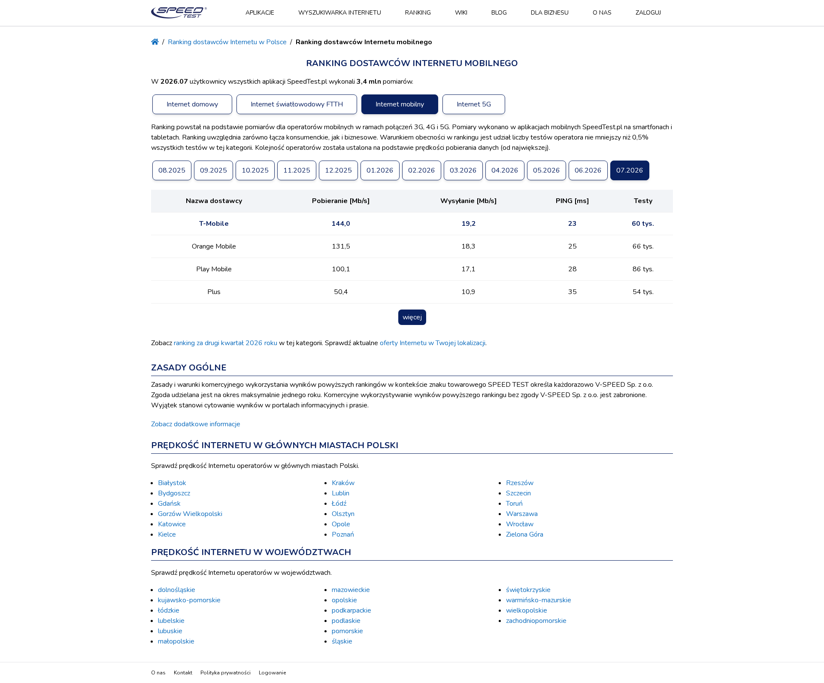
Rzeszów (519, 483)
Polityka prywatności (225, 672)
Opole (341, 524)
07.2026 (629, 170)
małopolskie (176, 641)
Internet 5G (474, 104)
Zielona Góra (524, 534)
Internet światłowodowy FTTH (297, 104)
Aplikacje (259, 13)
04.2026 (504, 170)
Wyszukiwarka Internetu (339, 13)
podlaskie (346, 620)
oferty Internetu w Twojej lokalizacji (432, 343)
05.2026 (546, 170)
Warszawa (522, 514)
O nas (602, 13)
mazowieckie (351, 590)
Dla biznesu (550, 13)
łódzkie (168, 610)
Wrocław (519, 524)
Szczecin (518, 493)
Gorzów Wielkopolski (190, 514)
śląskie (342, 641)
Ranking (418, 13)
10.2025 (255, 170)
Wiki (461, 13)
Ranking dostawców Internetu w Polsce (227, 42)
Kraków (343, 483)
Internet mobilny (400, 104)
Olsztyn (343, 514)
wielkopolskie (526, 610)
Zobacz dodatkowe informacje (195, 424)
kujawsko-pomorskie (189, 600)
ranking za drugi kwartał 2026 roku (225, 343)
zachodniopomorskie (536, 620)
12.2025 (338, 170)
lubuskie (170, 631)
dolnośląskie (176, 590)
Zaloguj (648, 13)
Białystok (172, 483)
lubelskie (171, 620)
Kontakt (183, 672)
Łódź (339, 503)
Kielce (167, 534)
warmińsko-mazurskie (538, 600)
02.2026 (421, 170)
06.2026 (588, 170)
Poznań (343, 534)
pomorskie (347, 631)
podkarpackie (351, 610)
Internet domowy (192, 104)
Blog (499, 13)
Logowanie (272, 672)
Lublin (340, 493)
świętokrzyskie (528, 590)
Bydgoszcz (174, 493)
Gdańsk (169, 503)
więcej (412, 317)
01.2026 (380, 170)
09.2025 (213, 170)
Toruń (514, 503)
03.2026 (463, 170)
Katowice (172, 524)
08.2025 (171, 170)
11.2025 (296, 170)
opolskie (344, 600)
